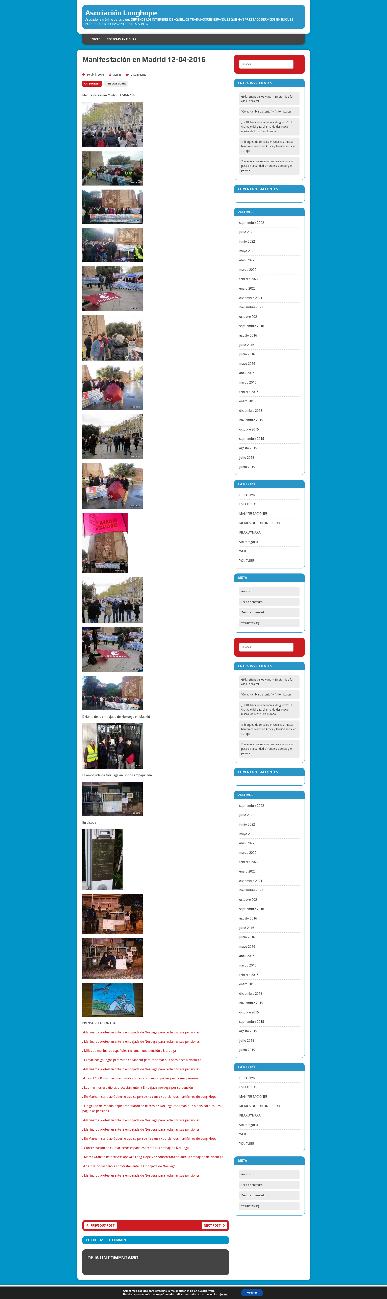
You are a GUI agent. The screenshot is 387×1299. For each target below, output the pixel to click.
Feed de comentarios (254, 612)
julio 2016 (246, 345)
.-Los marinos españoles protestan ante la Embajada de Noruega (128, 1166)
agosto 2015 (248, 448)
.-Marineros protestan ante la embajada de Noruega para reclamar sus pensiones (141, 1032)
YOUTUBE (246, 561)
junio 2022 (247, 241)
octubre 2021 (249, 317)
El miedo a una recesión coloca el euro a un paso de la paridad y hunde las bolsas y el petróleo (267, 166)
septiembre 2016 (251, 326)
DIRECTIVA (247, 495)
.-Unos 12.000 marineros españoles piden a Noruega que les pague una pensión (140, 1078)
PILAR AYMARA (250, 532)
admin (117, 74)
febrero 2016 (248, 392)
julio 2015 (246, 458)
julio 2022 (246, 232)
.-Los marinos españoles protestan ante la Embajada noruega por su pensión (137, 1087)
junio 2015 (247, 467)
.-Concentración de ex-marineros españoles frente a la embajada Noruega (135, 1148)
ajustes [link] (223, 1294)
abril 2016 (246, 373)
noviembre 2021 (251, 307)
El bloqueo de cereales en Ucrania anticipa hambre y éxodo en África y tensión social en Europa (268, 146)
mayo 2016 (247, 364)
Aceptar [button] (252, 1293)
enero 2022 (247, 288)
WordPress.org (250, 622)
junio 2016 (247, 354)
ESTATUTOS (248, 504)
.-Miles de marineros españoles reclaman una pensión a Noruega (129, 1051)
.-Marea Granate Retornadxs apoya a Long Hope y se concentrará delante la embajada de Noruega (152, 1157)
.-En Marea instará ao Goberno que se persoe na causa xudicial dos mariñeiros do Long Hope (149, 1097)
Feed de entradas (251, 602)
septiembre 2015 (251, 439)
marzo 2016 (247, 382)
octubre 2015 (249, 429)
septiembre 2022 (251, 223)
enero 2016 (247, 401)
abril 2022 (246, 260)
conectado (127, 1267)
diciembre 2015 (250, 411)
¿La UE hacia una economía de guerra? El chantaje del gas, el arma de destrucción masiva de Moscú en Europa (266, 127)
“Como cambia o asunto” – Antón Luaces (266, 111)
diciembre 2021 (250, 298)
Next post (212, 1225)
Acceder (246, 591)
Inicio (95, 39)
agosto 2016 (248, 335)
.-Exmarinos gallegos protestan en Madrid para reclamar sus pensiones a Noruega (141, 1060)
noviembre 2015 (251, 420)
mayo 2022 (247, 251)
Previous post (103, 1225)
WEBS (243, 551)
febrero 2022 (248, 279)
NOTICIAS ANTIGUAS (121, 39)
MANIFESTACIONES (253, 514)
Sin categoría (116, 83)
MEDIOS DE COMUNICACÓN (259, 523)
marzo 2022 (247, 270)
